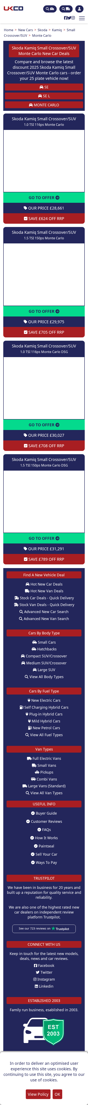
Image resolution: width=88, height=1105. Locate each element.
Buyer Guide (46, 813)
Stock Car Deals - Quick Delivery (46, 597)
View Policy (38, 1094)
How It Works (46, 837)
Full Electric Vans (46, 758)
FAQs (46, 829)
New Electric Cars (45, 700)
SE (46, 87)
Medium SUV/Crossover (46, 662)
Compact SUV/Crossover (46, 655)
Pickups (46, 772)
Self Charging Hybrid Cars (45, 707)
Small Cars (46, 642)
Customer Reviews (46, 821)
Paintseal (46, 846)
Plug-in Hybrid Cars (45, 714)
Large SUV (46, 669)
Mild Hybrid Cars (45, 721)
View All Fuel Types (46, 734)
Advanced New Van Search (46, 618)
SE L (46, 95)
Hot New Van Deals (46, 590)
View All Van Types (45, 792)
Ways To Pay (46, 862)
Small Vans (46, 765)
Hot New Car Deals (45, 584)
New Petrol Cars (46, 727)
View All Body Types (45, 676)
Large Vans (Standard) (46, 785)
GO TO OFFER (42, 197)
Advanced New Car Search (46, 611)
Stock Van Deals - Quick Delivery (46, 604)
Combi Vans (46, 779)
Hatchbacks (46, 648)
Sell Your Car (46, 854)
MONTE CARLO (46, 104)
